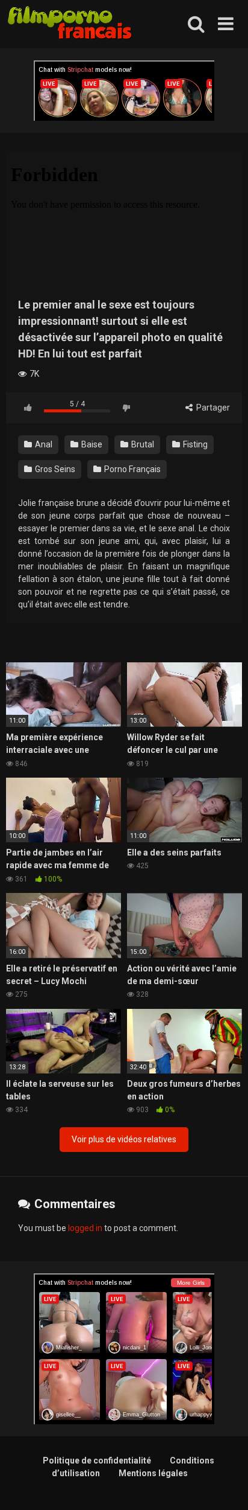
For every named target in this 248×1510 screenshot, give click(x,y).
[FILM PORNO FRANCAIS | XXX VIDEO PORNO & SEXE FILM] (70, 24)
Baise (90, 444)
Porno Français (131, 469)
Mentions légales (153, 1473)
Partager (212, 407)
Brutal (141, 444)
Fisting (194, 444)
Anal (42, 444)
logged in (85, 1228)
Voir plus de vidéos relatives (124, 1139)
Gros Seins (54, 469)
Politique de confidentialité (97, 1460)
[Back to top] (225, 1485)
